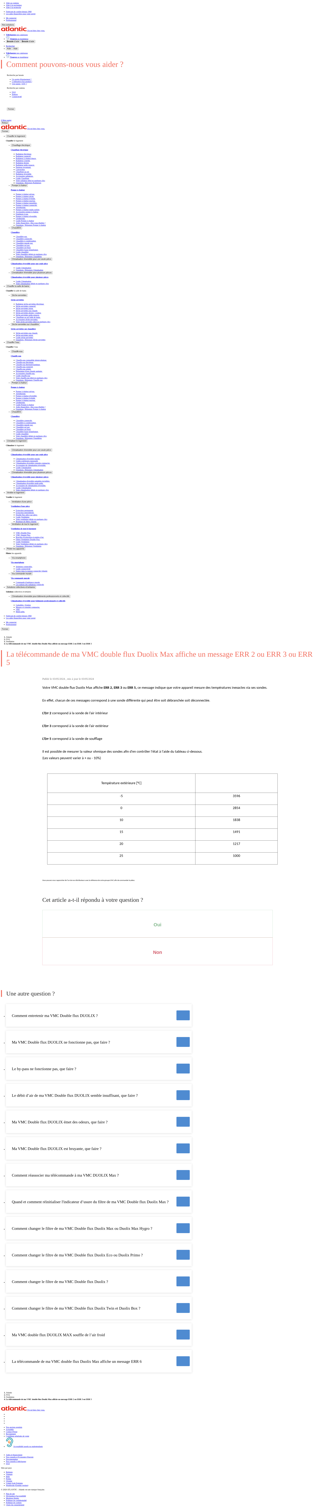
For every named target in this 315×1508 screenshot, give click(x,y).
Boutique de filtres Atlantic (26, 521)
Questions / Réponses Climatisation (29, 270)
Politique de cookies (14, 1503)
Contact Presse (11, 1432)
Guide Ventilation (22, 517)
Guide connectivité (23, 569)
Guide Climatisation (23, 268)
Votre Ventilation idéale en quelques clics (31, 544)
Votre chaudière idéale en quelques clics (31, 254)
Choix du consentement (15, 1505)
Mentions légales (12, 1498)
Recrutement (11, 1434)
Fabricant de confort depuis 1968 (19, 12)
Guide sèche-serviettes (24, 337)
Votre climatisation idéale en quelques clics (32, 284)
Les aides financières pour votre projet (20, 14)
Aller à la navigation (14, 5)
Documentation (12, 1459)
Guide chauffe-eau (23, 376)
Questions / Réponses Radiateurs (28, 183)
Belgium (9, 1472)
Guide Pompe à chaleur (25, 221)
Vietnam (9, 1474)
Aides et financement (14, 1455)
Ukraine (9, 1481)
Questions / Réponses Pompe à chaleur (31, 225)
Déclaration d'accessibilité (16, 1496)
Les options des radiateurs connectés (30, 585)
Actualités (10, 1429)
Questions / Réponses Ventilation (28, 546)
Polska (8, 1479)
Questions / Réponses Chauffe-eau (29, 380)
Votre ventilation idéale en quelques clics (31, 519)
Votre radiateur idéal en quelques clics (30, 181)
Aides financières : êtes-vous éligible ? (30, 223)
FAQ (8, 1464)
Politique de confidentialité (16, 1500)
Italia (8, 1476)
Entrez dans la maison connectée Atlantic (31, 571)
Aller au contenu (12, 3)
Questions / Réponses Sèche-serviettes (30, 340)
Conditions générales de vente (17, 1436)
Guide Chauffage (22, 178)
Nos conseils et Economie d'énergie (19, 1457)
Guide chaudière (22, 252)
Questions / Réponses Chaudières (29, 256)
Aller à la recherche (13, 7)
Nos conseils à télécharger (16, 1461)
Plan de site (10, 1494)
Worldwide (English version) (17, 1485)
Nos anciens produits (14, 1427)
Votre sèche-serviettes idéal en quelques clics (33, 322)
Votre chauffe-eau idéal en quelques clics (31, 378)
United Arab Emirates (14, 1483)
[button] (16, 136)
